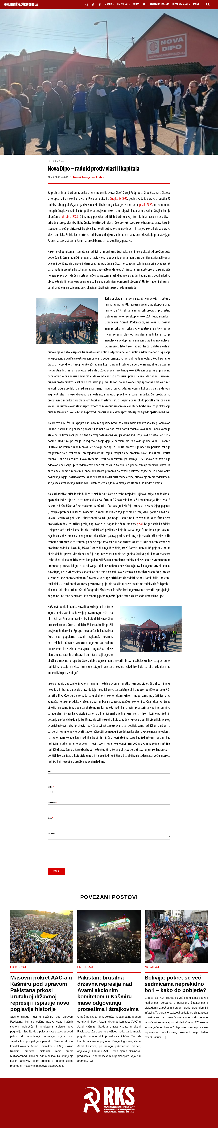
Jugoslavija (123, 4)
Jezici (196, 4)
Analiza (109, 4)
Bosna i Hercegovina (84, 177)
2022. (149, 205)
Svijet (136, 4)
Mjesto (50, 818)
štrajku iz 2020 (118, 199)
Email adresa (52, 803)
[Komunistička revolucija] (21, 6)
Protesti (100, 177)
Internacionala (181, 4)
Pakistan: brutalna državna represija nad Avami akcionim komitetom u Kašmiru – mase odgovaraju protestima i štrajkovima (107, 993)
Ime (49, 772)
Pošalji (56, 871)
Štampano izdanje (159, 4)
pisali (142, 205)
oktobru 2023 (69, 217)
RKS (144, 4)
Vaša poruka (51, 834)
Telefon (50, 787)
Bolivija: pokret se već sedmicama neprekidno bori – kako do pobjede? (175, 984)
